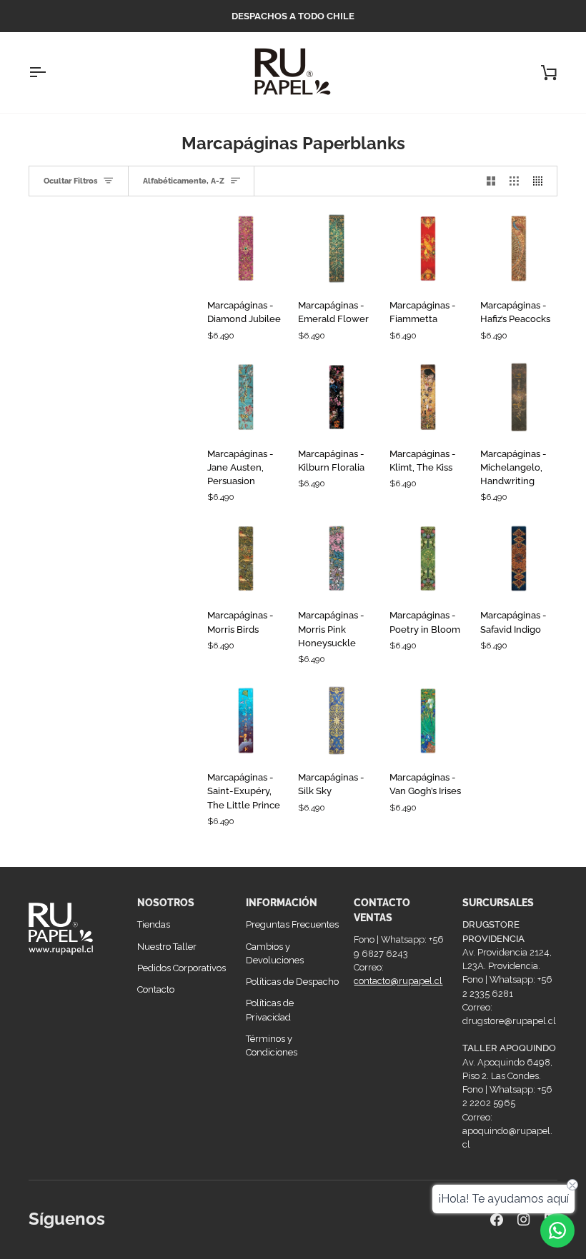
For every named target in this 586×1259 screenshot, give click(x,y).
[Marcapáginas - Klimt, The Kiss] (428, 397)
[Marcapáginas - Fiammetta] (428, 248)
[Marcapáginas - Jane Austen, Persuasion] (245, 397)
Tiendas (153, 924)
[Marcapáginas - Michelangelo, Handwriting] (518, 397)
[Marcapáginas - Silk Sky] (336, 720)
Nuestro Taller (167, 946)
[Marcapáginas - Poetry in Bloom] (428, 558)
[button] (76, 899)
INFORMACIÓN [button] (281, 902)
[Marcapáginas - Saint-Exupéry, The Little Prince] (245, 720)
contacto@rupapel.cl (398, 980)
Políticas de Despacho (292, 981)
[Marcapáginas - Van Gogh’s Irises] (428, 720)
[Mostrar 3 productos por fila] (514, 180)
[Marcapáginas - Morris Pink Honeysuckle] (336, 558)
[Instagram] (523, 1219)
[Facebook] (496, 1219)
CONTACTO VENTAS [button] (382, 910)
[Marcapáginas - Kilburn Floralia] (336, 397)
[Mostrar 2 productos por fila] (491, 180)
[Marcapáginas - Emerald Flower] (336, 248)
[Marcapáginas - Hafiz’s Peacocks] (518, 248)
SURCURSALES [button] (498, 902)
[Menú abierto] (50, 72)
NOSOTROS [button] (165, 902)
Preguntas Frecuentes (292, 924)
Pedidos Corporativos (181, 968)
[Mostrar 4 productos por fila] (541, 180)
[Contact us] (557, 1230)
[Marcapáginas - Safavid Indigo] (518, 558)
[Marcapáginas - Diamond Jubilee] (245, 248)
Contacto (155, 989)
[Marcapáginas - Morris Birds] (245, 558)
